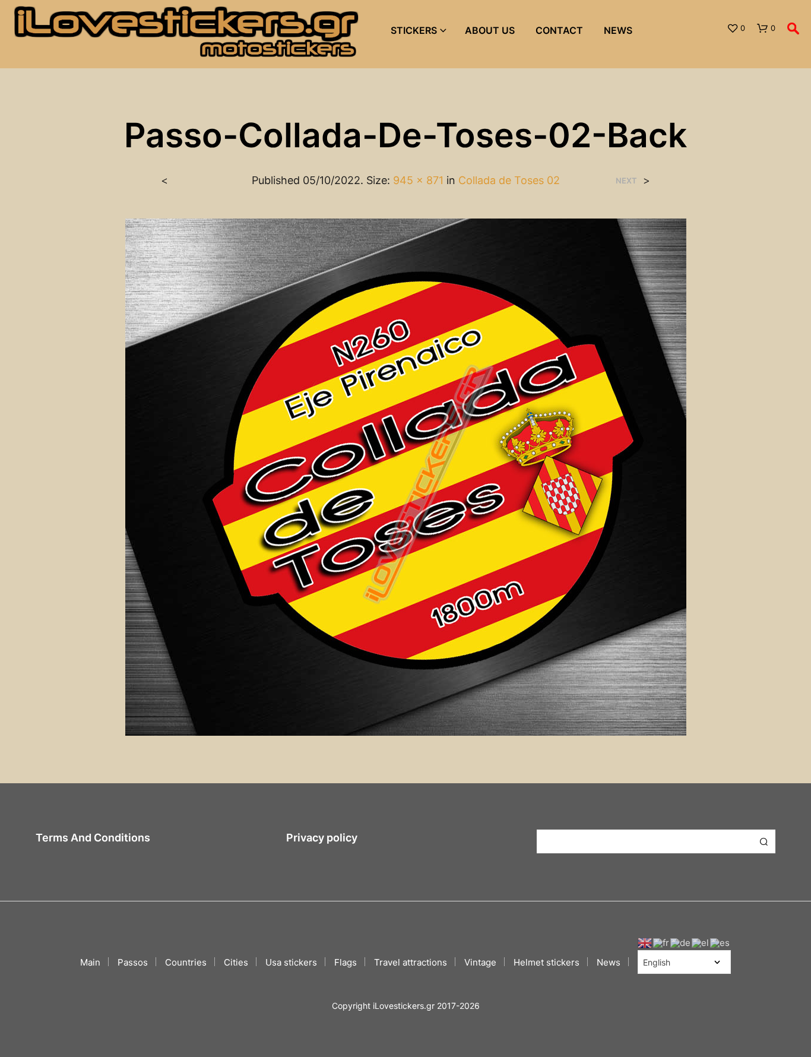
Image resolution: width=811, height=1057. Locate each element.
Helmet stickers (546, 962)
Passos (133, 962)
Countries (186, 962)
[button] (736, 28)
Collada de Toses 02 (509, 180)
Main (90, 962)
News (618, 30)
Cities (236, 962)
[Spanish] (720, 942)
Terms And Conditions (93, 837)
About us (490, 30)
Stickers (414, 30)
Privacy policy (321, 837)
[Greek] (701, 942)
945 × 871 (418, 180)
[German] (681, 942)
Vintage (480, 962)
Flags (345, 962)
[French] (661, 942)
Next (626, 181)
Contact (559, 30)
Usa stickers (291, 962)
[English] (645, 942)
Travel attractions (410, 962)
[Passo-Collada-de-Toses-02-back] (405, 476)
